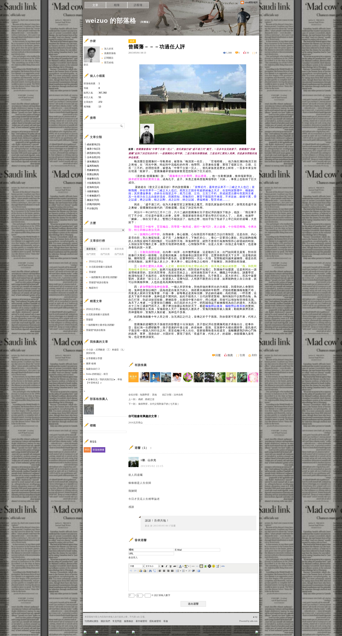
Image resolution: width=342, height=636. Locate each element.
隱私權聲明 (155, 621)
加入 (241, 633)
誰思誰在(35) (93, 153)
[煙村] (166, 377)
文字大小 (150, 566)
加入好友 (108, 48)
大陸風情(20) (93, 183)
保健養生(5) (93, 178)
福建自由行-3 (93, 369)
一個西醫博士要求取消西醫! (103, 277)
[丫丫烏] (253, 377)
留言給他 (108, 62)
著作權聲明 (141, 621)
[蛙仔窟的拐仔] (242, 377)
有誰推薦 (141, 364)
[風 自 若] (133, 377)
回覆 (218, 355)
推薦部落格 (110, 53)
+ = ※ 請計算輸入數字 (152, 595)
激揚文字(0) (93, 200)
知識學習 (144, 394)
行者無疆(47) (93, 195)
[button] (137, 566)
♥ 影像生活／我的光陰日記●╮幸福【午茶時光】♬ (104, 381)
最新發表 (91, 249)
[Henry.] (199, 377)
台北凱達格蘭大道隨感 (100, 266)
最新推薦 (119, 249)
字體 (132, 566)
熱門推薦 (119, 254)
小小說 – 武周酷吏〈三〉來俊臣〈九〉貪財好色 (106, 351)
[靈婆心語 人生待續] (155, 377)
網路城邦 (249, 633)
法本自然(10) (93, 157)
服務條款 (128, 621)
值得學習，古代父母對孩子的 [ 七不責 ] (158, 404)
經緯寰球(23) (93, 144)
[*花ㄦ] (188, 377)
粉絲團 (90, 633)
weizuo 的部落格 (111, 20)
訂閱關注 (108, 58)
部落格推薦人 (99, 398)
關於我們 (105, 621)
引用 (242, 355)
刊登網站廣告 (92, 621)
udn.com (253, 621)
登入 (234, 633)
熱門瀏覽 (91, 254)
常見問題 (117, 621)
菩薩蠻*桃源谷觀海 (98, 282)
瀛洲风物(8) (93, 165)
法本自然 (178, 394)
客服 (165, 621)
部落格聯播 (98, 449)
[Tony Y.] (144, 377)
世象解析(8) (93, 170)
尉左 (147, 526)
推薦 (230, 355)
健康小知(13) (93, 148)
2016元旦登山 (135, 422)
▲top (255, 617)
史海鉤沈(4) (93, 187)
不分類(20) (92, 208)
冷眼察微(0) (93, 191)
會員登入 (133, 557)
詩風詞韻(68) (93, 204)
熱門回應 (105, 254)
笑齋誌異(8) (93, 174)
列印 (254, 355)
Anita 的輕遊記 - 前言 (97, 374)
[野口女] (209, 377)
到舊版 (145, 22)
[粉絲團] (85, 632)
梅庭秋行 (93, 287)
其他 (154, 394)
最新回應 (105, 249)
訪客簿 (138, 5)
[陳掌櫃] (177, 377)
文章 (95, 5)
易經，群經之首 (146, 399)
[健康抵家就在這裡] (231, 377)
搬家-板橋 (91, 363)
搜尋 (121, 125)
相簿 (117, 5)
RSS (87, 449)
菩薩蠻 (92, 272)
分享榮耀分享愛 (94, 358)
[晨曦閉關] (220, 377)
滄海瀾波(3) (93, 161)
